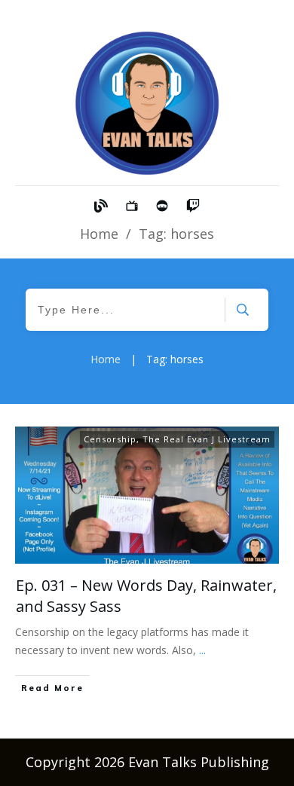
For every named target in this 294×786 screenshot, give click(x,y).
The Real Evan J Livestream (206, 439)
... (202, 650)
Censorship (110, 439)
